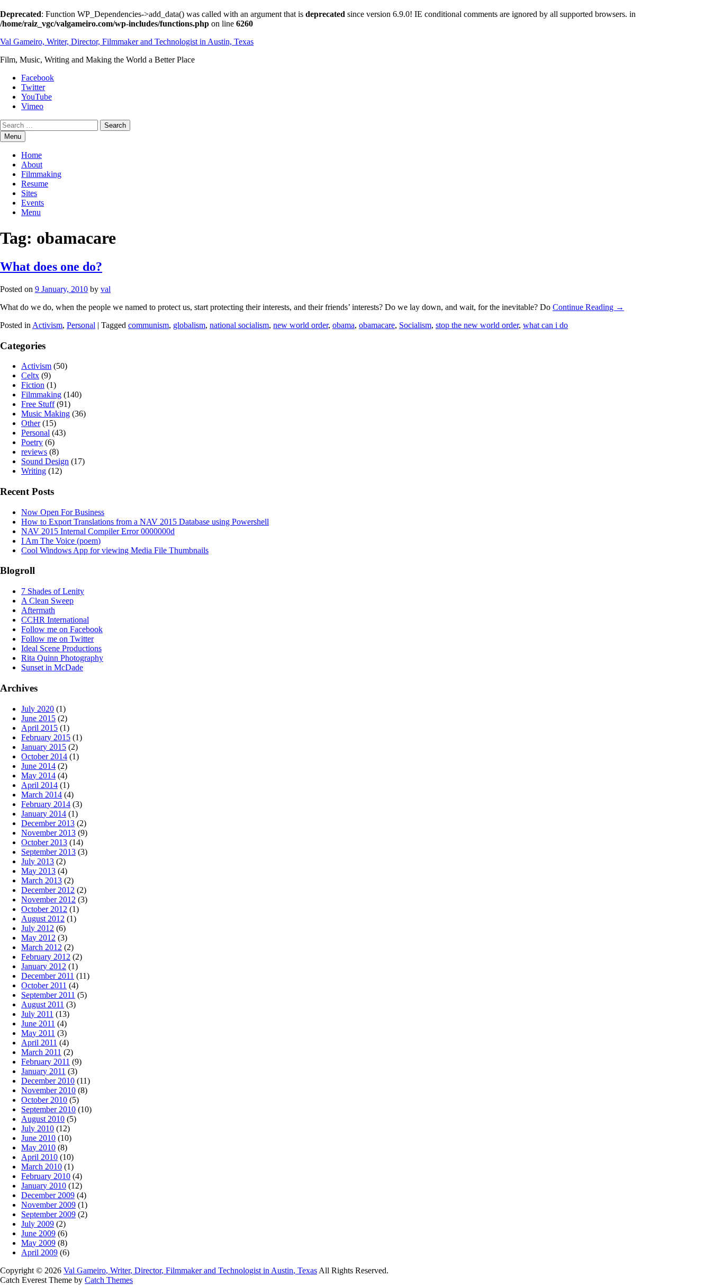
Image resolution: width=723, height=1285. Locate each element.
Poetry (32, 442)
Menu (31, 212)
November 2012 (48, 899)
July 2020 (37, 708)
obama (343, 325)
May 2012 (38, 937)
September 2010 (48, 1109)
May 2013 (38, 870)
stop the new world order (477, 325)
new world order (300, 325)
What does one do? (51, 266)
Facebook (37, 77)
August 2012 (43, 918)
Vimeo (32, 106)
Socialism (415, 325)
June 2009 (38, 1233)
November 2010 (48, 1090)
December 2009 (48, 1195)
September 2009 (48, 1214)
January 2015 (43, 746)
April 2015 (39, 727)
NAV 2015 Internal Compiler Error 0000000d (98, 531)
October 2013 (44, 842)
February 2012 (45, 956)
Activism (47, 325)
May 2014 (38, 775)
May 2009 (38, 1242)
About (31, 164)
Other (30, 423)
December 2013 (48, 823)
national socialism (239, 325)
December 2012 (48, 889)
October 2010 (44, 1099)
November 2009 (48, 1204)
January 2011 (43, 1071)
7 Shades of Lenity (52, 591)
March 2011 (41, 1052)
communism (148, 325)
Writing (33, 470)
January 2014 (43, 813)
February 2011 (45, 1061)
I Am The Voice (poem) (61, 540)
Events (32, 202)
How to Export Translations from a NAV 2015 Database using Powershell (145, 521)
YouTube (36, 96)
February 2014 (45, 804)
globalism (189, 325)
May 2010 (38, 1147)
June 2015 (38, 718)
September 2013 (48, 851)
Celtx (30, 375)
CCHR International (55, 619)
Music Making (45, 413)
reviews (34, 451)
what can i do (545, 325)
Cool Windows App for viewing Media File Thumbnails (115, 550)
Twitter (33, 87)
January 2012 (43, 966)
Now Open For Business (62, 512)
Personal (81, 325)
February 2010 (45, 1176)
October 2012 (44, 909)
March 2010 (41, 1166)
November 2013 (48, 832)
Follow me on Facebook (62, 629)
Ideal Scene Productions (61, 648)
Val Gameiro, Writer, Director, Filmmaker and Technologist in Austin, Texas (127, 41)
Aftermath (38, 610)
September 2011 (48, 994)
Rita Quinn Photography (62, 657)
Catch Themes (109, 1279)
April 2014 (39, 785)
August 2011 (42, 1004)
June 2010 (38, 1137)
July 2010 (37, 1128)
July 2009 (37, 1223)
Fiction (32, 384)
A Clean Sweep (47, 600)
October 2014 (44, 756)
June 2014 (38, 765)
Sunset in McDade (52, 667)
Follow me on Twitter (57, 638)
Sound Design (45, 461)
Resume (34, 183)
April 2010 (39, 1157)
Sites (29, 193)
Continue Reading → (588, 307)
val (106, 289)
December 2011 (47, 975)
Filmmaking (41, 174)
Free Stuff (38, 404)
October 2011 (44, 985)
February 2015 (45, 737)
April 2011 (39, 1042)
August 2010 (43, 1118)
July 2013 (37, 861)
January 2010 (43, 1185)
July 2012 (37, 928)
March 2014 (41, 794)
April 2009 (39, 1252)
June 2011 (38, 1023)
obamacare (377, 325)
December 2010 (48, 1080)
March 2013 (41, 880)
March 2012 (41, 947)
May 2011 (38, 1033)
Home (31, 154)
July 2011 (37, 1013)
